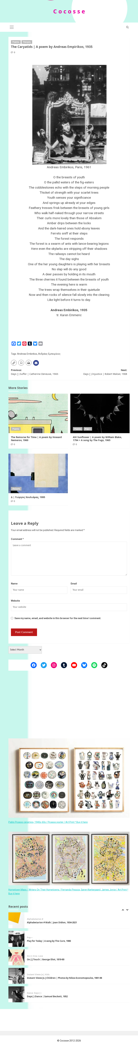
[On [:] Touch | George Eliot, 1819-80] (16, 940)
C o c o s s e (69, 11)
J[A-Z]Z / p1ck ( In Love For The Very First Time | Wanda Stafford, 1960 (64, 997)
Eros (35, 938)
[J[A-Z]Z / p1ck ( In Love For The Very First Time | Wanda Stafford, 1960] (16, 995)
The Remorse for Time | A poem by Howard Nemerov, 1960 (36, 439)
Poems (15, 42)
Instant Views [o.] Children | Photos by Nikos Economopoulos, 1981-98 (64, 960)
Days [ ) (37, 975)
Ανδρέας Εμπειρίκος (49, 353)
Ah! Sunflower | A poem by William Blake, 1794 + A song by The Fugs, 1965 (97, 439)
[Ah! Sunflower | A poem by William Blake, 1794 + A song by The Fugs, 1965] (100, 413)
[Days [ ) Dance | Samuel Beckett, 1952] (16, 977)
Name (14, 583)
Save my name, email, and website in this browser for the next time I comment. (57, 618)
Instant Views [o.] (35, 957)
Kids (47, 957)
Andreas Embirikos (27, 353)
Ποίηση (27, 42)
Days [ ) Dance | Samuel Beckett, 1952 (47, 978)
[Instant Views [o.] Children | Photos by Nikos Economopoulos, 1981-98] (16, 958)
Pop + (88, 428)
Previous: (35, 371)
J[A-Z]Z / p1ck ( (34, 994)
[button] (11, 27)
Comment (17, 539)
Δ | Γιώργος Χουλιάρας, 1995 (28, 497)
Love (40, 938)
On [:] (29, 938)
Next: (105, 371)
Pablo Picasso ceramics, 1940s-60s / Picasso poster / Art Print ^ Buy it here (48, 822)
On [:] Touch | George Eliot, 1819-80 (45, 941)
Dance (30, 975)
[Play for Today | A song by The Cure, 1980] (16, 921)
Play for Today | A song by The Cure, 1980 (49, 923)
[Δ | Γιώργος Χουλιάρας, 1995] (38, 473)
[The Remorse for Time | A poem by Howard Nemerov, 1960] (38, 413)
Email (74, 583)
